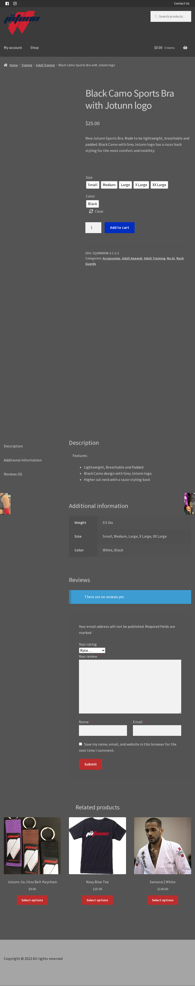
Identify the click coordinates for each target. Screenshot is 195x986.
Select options (32, 900)
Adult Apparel (132, 258)
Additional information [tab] (23, 460)
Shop (34, 47)
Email (139, 721)
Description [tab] (13, 446)
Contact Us (182, 3)
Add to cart (119, 227)
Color (90, 196)
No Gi (171, 258)
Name (85, 721)
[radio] (92, 184)
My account (13, 47)
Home (14, 65)
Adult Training (45, 65)
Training (26, 65)
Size (89, 177)
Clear (99, 211)
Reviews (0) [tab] (13, 474)
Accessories (111, 258)
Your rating (88, 644)
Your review (89, 656)
